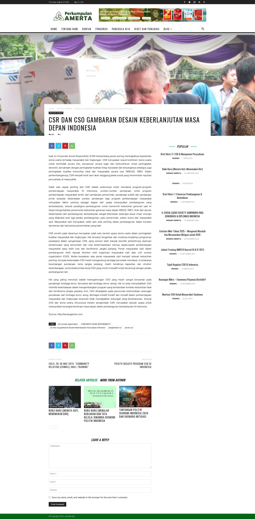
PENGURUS (101, 29)
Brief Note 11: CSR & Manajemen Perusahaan (182, 154)
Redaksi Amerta (173, 173)
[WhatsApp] (72, 146)
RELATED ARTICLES (86, 379)
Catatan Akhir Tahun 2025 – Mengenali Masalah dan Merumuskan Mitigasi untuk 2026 (182, 233)
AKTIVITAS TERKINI (64, 108)
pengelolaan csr (115, 327)
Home (51, 108)
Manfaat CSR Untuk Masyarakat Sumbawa (182, 294)
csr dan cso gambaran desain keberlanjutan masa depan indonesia (77, 327)
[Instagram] (194, 2)
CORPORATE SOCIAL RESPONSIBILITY (96, 324)
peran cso (129, 327)
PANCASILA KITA (121, 29)
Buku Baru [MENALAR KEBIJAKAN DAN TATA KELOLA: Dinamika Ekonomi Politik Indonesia (99, 416)
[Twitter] (204, 2)
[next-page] (55, 427)
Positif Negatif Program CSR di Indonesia (132, 365)
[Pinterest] (65, 146)
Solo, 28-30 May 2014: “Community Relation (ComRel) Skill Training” (69, 365)
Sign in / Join (79, 2)
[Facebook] (184, 2)
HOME (54, 29)
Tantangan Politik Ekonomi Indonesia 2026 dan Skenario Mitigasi (133, 413)
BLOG (167, 29)
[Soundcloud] (199, 2)
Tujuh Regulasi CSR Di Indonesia (182, 264)
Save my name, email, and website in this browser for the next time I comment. (90, 497)
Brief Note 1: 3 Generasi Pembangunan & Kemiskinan (182, 196)
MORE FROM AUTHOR (112, 379)
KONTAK (86, 29)
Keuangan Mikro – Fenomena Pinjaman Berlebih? (182, 279)
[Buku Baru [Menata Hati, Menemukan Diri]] (65, 397)
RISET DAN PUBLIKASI (147, 29)
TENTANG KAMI (69, 29)
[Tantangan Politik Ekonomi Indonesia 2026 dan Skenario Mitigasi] (135, 396)
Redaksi (175, 158)
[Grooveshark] (189, 2)
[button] (202, 29)
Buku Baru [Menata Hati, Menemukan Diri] (64, 412)
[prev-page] (50, 427)
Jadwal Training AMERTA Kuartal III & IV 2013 (182, 249)
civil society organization (68, 324)
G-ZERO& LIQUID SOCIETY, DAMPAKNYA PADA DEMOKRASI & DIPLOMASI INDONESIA (182, 214)
